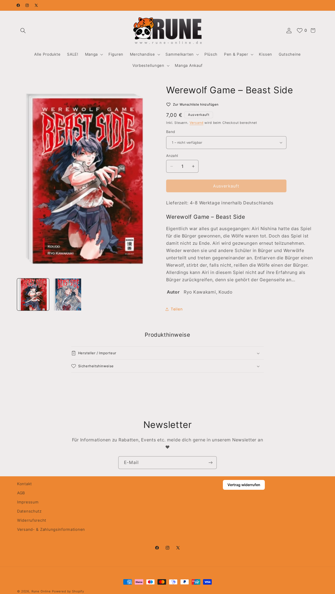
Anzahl (172, 156)
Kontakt (24, 484)
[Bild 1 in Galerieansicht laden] (33, 294)
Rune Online (41, 591)
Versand (197, 123)
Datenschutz (29, 511)
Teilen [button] (177, 309)
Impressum (28, 502)
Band (170, 132)
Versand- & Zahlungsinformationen (51, 529)
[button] (23, 30)
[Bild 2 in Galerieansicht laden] (68, 294)
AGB (21, 493)
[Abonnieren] (210, 462)
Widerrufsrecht (31, 520)
